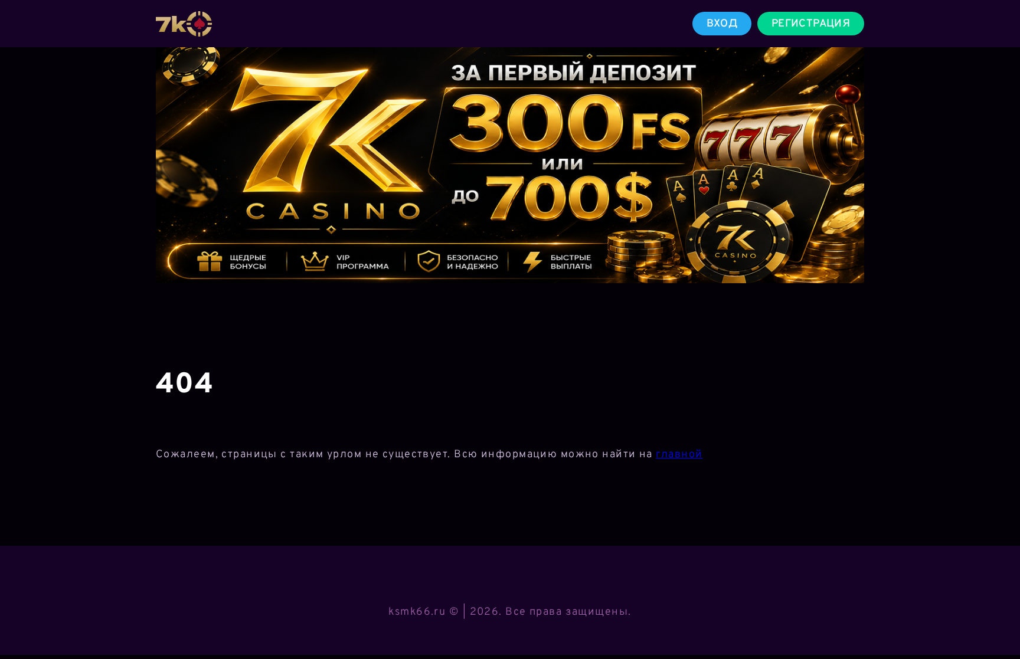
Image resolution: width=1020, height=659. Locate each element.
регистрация (810, 24)
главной (679, 454)
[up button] (993, 619)
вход (722, 24)
